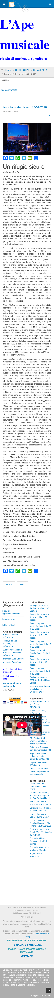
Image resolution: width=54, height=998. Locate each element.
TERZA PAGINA (26, 949)
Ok (49, 990)
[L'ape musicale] (19, 4)
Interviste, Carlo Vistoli (12, 662)
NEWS (43, 940)
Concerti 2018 (40, 70)
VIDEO (12, 949)
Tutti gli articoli (8, 625)
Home (8, 70)
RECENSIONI (22, 70)
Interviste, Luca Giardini (13, 658)
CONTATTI (27, 956)
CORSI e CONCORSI (33, 950)
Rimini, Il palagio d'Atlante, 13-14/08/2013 (10, 643)
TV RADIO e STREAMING (27, 944)
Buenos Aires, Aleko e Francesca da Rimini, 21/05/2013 (12, 652)
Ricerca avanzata (8, 89)
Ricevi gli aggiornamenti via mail (12, 612)
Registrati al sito (9, 619)
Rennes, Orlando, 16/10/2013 (10, 636)
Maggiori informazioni (40, 995)
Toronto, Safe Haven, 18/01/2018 (25, 107)
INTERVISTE (31, 940)
